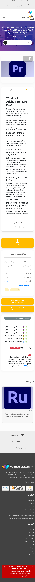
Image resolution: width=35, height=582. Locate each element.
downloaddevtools (15, 290)
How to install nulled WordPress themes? (17, 309)
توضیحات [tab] (23, 90)
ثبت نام (28, 6)
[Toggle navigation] (4, 17)
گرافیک (32, 548)
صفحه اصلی (28, 1)
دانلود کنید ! (17, 245)
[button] (32, 400)
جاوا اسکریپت (30, 539)
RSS (13, 1)
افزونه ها (31, 535)
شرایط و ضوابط (29, 510)
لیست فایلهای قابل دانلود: (23, 318)
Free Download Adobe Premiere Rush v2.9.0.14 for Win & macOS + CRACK (17, 415)
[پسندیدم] (26, 58)
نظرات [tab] (10, 90)
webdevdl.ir (15, 348)
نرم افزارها (15, 37)
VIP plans (27, 366)
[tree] (17, 334)
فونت (32, 551)
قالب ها (31, 529)
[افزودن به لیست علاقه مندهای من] (30, 58)
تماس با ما (19, 1)
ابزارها (8, 37)
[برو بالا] (30, 577)
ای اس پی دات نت (28, 545)
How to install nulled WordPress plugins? (17, 301)
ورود (32, 503)
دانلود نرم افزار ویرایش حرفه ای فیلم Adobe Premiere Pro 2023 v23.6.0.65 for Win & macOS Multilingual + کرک (17, 30)
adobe (7, 290)
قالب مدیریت (30, 532)
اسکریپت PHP (29, 542)
